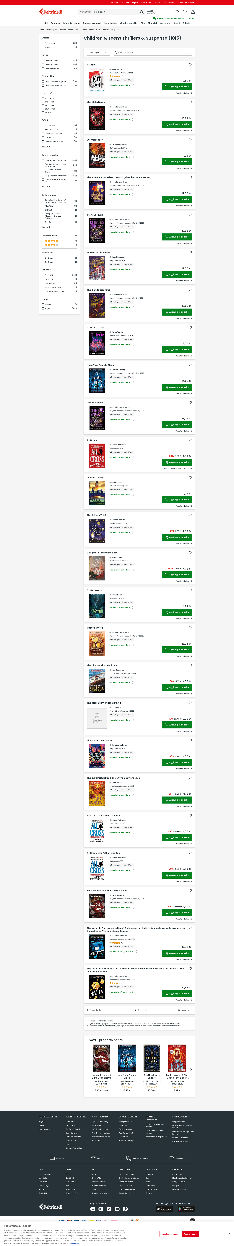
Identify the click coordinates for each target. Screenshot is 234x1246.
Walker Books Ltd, (116, 148)
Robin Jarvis (116, 782)
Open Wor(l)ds (152, 1189)
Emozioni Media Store (54, 291)
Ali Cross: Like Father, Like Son (103, 815)
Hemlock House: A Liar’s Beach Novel (107, 890)
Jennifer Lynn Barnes (54, 141)
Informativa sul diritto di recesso (155, 1131)
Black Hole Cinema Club (100, 740)
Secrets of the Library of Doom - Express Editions (55, 201)
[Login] (193, 11)
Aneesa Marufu (118, 520)
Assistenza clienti (187, 2)
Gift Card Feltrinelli (73, 1129)
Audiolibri (43, 1193)
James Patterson (118, 445)
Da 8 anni (49, 258)
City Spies (49, 222)
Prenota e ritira (71, 1125)
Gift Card (125, 2)
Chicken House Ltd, (116, 523)
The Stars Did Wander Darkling (104, 702)
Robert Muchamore (53, 133)
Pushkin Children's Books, (119, 786)
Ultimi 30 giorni (51, 64)
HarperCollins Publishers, (119, 73)
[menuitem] (46, 23)
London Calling (95, 477)
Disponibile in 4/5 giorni (55, 81)
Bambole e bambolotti (128, 1189)
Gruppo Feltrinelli (179, 1121)
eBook (41, 1189)
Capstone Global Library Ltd (55, 181)
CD (67, 1174)
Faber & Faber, (115, 598)
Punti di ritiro (146, 2)
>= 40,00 (49, 112)
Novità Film (96, 1178)
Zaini (148, 1182)
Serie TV (95, 1189)
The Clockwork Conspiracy (102, 665)
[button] (141, 12)
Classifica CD (71, 1182)
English (48, 308)
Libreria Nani (50, 283)
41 (146, 1010)
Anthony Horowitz (52, 129)
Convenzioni (168, 2)
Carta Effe (70, 1121)
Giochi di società (126, 1185)
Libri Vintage (44, 1185)
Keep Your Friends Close (100, 365)
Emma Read (116, 595)
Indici (68, 1144)
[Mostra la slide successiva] (191, 1069)
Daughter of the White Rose (102, 552)
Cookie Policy (75, 1243)
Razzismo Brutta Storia (181, 1141)
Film (94, 1174)
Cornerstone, (114, 448)
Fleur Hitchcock (118, 257)
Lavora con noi (45, 1129)
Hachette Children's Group (53, 171)
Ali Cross (92, 440)
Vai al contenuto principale (50, 3)
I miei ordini (124, 1125)
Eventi (157, 2)
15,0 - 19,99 (49, 105)
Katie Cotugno (117, 895)
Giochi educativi (126, 1182)
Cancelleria (150, 1185)
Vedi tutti (46, 146)
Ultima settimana (52, 68)
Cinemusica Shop (53, 287)
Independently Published (56, 160)
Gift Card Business (100, 1129)
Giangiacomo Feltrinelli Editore (182, 1126)
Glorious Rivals (95, 214)
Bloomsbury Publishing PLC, (120, 673)
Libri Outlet (43, 1178)
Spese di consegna (127, 1140)
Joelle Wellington (119, 294)
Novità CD (70, 1178)
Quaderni (149, 1193)
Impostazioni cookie (169, 1234)
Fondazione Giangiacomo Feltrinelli (183, 1132)
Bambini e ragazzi (99, 1193)
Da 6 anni (49, 262)
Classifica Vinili (72, 1193)
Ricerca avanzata (151, 12)
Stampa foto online (74, 1148)
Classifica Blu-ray (100, 1185)
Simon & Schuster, (116, 486)
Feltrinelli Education (180, 1138)
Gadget (175, 1185)
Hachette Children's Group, (120, 939)
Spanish (48, 304)
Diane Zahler (117, 557)
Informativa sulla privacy (156, 1137)
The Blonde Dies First (98, 290)
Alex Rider (49, 206)
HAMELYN (49, 279)
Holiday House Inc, (116, 561)
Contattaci (123, 1137)
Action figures (124, 1193)
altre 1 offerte (186, 468)
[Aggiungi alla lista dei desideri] (190, 64)
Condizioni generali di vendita (155, 1125)
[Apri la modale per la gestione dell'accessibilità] (192, 1221)
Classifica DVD (98, 1182)
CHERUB (48, 210)
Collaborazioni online (101, 1137)
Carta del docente (73, 1137)
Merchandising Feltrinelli (182, 1178)
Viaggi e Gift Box (179, 1182)
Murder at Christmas (98, 252)
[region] (117, 1233)
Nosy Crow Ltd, (115, 260)
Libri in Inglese (44, 1182)
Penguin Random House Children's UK (55, 165)
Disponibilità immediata (55, 86)
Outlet (47, 47)
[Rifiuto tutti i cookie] (230, 1233)
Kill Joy (91, 64)
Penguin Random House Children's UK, (124, 110)
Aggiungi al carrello (179, 86)
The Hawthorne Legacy (152, 1076)
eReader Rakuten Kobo (181, 1189)
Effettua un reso (125, 1129)
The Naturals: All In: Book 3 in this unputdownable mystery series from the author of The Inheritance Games (135, 970)
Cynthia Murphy (118, 369)
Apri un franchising (100, 1121)
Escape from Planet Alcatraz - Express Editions (53, 216)
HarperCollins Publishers (56, 176)
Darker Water (94, 590)
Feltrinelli (49, 275)
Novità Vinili (70, 1189)
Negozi (135, 2)
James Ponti (50, 137)
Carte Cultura (71, 1133)
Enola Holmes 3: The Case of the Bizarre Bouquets (177, 1077)
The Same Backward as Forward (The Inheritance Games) (119, 177)
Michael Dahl (50, 125)
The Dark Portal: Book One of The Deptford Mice (113, 778)
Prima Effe (96, 1140)
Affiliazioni (96, 1125)
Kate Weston (117, 332)
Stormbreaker (95, 139)
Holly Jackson (117, 69)
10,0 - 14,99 (49, 102)
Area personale (125, 1121)
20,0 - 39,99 (50, 109)
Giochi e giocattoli (126, 1174)
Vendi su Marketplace (101, 1133)
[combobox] (111, 12)
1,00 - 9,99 (49, 98)
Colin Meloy (116, 707)
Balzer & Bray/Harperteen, (119, 711)
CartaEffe (114, 2)
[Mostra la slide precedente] (88, 1069)
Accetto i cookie (190, 1234)
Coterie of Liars (95, 327)
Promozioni (50, 43)
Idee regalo (177, 1174)
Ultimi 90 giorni (51, 60)
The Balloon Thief (96, 515)
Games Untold (95, 627)
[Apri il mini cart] (185, 11)
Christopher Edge (119, 745)
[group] (156, 18)
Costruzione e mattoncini (129, 1178)
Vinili (67, 1185)
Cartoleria (150, 1174)
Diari (147, 1178)
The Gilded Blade (96, 102)
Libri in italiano (45, 1174)
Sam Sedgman (117, 670)
